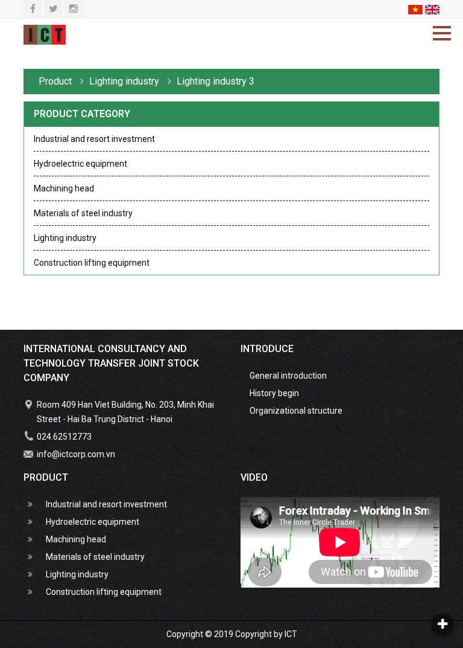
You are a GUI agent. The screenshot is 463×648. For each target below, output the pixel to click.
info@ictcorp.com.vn (76, 454)
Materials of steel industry (83, 213)
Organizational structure (296, 410)
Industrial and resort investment (94, 139)
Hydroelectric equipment (80, 163)
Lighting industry (65, 238)
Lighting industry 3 (215, 81)
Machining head (64, 188)
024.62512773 (64, 436)
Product (56, 81)
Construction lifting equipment (92, 263)
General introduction (288, 375)
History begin (274, 393)
